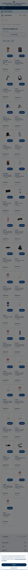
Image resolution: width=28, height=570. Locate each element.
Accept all (14, 564)
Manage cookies (14, 568)
